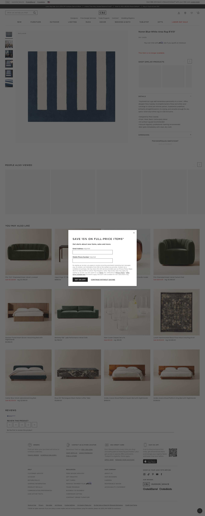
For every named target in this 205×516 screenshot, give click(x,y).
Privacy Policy (120, 272)
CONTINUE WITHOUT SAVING (103, 280)
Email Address (81, 249)
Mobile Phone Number (84, 257)
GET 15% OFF (80, 280)
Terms (101, 272)
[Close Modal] (134, 232)
